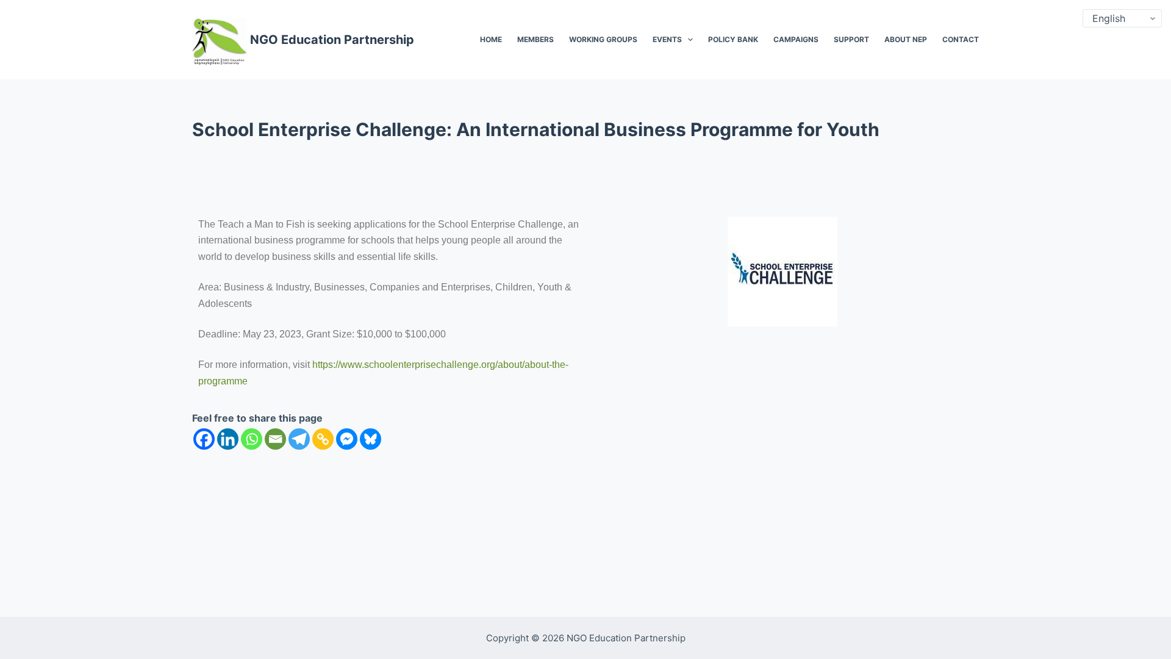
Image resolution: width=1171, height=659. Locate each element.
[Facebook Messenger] (346, 439)
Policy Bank (733, 39)
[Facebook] (204, 439)
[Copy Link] (323, 439)
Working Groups (603, 39)
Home (491, 39)
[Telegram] (299, 439)
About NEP (905, 39)
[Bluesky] (370, 439)
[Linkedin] (227, 439)
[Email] (275, 439)
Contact (960, 39)
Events (667, 39)
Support (851, 39)
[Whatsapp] (251, 439)
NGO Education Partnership (332, 39)
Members (535, 39)
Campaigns (795, 39)
